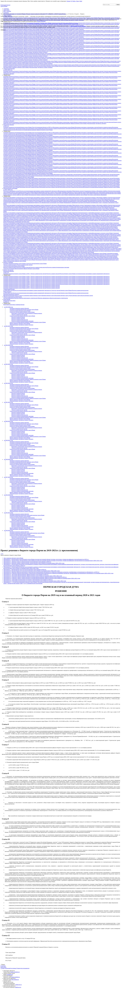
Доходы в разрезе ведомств (10, 264)
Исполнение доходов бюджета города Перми (64, 127)
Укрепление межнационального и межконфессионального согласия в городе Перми (92, 212)
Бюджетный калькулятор (9, 300)
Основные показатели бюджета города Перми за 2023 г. (16, 277)
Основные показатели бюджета (11, 71)
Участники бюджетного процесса (48, 13)
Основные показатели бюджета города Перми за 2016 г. (16, 286)
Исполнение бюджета (8, 124)
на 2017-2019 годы (8, 477)
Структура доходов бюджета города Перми (46, 71)
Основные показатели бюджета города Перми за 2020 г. (16, 281)
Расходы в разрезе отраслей (73, 19)
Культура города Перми (16, 198)
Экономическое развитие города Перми (77, 194)
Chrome (68, 1)
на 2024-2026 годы (8, 345)
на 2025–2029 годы (8, 189)
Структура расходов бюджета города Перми (14, 266)
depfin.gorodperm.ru (15, 972)
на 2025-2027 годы (8, 326)
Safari (80, 1)
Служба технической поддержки (8, 968)
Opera (77, 1)
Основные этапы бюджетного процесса (30, 13)
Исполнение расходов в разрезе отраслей (101, 128)
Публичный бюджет (5, 5)
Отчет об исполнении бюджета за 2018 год (42, 159)
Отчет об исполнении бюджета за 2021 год (42, 147)
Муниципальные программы (10, 188)
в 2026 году (6, 126)
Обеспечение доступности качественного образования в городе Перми (89, 253)
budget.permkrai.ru (15, 977)
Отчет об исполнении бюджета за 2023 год (42, 140)
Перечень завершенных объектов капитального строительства (53, 298)
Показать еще (7, 21)
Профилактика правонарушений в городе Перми (87, 215)
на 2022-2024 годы (8, 383)
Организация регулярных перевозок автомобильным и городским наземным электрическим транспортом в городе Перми (79, 201)
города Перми (4, 6)
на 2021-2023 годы (8, 402)
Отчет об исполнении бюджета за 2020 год (42, 151)
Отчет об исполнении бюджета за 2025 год (42, 127)
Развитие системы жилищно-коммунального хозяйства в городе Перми (20, 193)
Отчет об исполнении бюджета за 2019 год (42, 155)
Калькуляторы (6, 299)
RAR (2, 553)
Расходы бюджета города (87, 295)
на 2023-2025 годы (8, 364)
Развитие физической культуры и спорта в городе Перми (48, 192)
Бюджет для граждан (8, 270)
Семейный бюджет (19, 304)
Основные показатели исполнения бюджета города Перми (17, 127)
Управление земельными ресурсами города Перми (80, 193)
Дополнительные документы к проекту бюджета (72, 20)
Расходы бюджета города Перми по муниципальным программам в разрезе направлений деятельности (85, 273)
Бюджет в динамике (8, 262)
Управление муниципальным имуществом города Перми (107, 193)
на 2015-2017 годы (8, 512)
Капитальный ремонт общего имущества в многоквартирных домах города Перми (83, 236)
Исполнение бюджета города (62, 295)
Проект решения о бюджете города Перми (50, 20)
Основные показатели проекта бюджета (13, 17)
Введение (5, 295)
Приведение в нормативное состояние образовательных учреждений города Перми (96, 240)
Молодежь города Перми (28, 198)
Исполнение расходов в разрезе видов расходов (100, 175)
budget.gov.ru (18, 984)
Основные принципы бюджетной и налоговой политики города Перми (40, 61)
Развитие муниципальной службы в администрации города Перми (79, 216)
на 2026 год (6, 301)
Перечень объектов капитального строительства (26, 298)
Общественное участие (78, 214)
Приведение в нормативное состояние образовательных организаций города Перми (73, 220)
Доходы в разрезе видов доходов (20, 19)
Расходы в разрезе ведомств (60, 19)
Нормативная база (61, 13)
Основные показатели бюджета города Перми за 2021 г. (16, 280)
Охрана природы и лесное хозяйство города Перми (15, 194)
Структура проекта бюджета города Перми (62, 17)
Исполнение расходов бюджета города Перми (30, 128)
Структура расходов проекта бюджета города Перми (40, 19)
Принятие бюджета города (48, 295)
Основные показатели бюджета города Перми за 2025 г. (16, 273)
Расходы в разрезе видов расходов (88, 19)
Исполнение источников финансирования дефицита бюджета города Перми (34, 129)
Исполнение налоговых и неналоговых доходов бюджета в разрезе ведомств (93, 127)
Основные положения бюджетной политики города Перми (37, 17)
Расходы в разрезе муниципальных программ (108, 19)
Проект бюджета (7, 15)
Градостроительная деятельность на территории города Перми (53, 193)
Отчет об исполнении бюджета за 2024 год (42, 136)
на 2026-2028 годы (7, 16)
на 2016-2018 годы (8, 495)
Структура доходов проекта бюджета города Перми (85, 17)
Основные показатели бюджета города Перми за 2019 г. (16, 282)
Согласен (3, 29)
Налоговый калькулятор (9, 304)
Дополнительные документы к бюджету (96, 123)
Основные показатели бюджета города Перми (14, 263)
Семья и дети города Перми (91, 214)
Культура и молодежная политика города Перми (22, 192)
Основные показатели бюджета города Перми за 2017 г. (16, 285)
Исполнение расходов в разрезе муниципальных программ (56, 128)
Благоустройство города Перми (96, 198)
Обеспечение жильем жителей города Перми (110, 192)
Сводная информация (8, 298)
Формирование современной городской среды (75, 202)
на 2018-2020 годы (8, 459)
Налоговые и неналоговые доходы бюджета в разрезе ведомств (72, 71)
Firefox (74, 1)
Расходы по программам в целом (11, 191)
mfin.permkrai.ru (15, 979)
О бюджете (6, 12)
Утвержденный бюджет (9, 68)
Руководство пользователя (23, 968)
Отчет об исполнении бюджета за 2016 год (42, 166)
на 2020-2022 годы (8, 421)
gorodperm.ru (10, 974)
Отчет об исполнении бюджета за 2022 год (42, 144)
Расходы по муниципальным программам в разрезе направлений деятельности (38, 191)
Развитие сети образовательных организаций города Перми (49, 202)
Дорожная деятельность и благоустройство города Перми (76, 192)
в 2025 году (6, 272)
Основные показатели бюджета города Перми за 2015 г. (16, 287)
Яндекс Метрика (41, 21)
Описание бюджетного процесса (11, 294)
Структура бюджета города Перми (27, 71)
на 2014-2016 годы (8, 530)
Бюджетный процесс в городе (15, 295)
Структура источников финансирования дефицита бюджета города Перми (21, 20)
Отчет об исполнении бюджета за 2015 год (42, 170)
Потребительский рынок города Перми (92, 219)
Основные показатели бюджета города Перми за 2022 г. (16, 279)
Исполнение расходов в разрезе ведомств (81, 128)
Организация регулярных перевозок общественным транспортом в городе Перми (48, 194)
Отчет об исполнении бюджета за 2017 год (42, 163)
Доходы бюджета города (75, 295)
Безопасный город (94, 192)
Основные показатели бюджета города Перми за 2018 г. (16, 284)
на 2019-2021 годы (8, 440)
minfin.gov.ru (18, 987)
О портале (6, 8)
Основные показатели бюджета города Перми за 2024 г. (16, 276)
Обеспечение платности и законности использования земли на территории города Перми (68, 228)
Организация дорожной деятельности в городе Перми (75, 198)
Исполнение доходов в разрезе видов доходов (102, 174)
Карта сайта (6, 10)
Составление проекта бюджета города (32, 295)
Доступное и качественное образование (97, 194)
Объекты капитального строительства (12, 296)
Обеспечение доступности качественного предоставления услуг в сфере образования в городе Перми (28, 220)
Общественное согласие (78, 191)
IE (71, 1)
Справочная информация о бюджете (12, 13)
